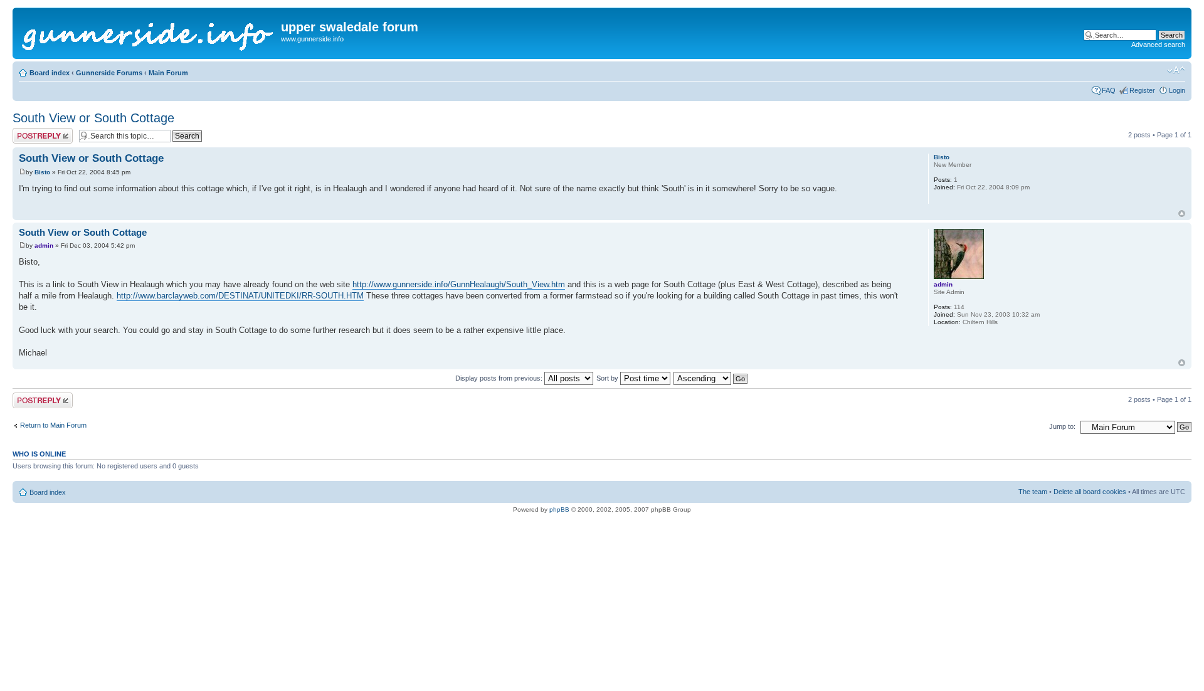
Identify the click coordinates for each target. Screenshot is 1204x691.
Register (1142, 90)
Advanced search (1158, 44)
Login (1177, 90)
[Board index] (148, 33)
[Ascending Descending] (711, 378)
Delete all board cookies (1090, 491)
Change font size (1176, 70)
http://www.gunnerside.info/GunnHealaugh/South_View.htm (458, 284)
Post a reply (31, 131)
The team (1032, 491)
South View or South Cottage (93, 118)
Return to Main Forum (53, 425)
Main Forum (168, 72)
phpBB (559, 509)
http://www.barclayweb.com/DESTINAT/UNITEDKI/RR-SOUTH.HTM (240, 295)
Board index (49, 72)
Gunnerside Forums (109, 72)
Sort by (608, 378)
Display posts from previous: (499, 378)
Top (1181, 213)
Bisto (42, 172)
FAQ (1109, 90)
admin (43, 245)
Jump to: (1062, 426)
